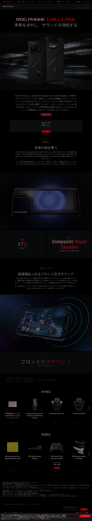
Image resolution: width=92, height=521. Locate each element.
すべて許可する (85, 516)
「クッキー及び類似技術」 (35, 518)
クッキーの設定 (73, 516)
